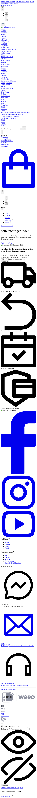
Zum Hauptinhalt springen (9, 2)
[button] (18, 539)
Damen (7, 544)
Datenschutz (5, 716)
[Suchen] (21, 129)
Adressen (4, 142)
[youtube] (18, 537)
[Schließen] (1, 723)
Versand (7, 559)
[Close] (1, 725)
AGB (2, 714)
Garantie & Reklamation (13, 563)
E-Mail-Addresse (6, 259)
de (6, 13)
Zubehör (7, 548)
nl (6, 20)
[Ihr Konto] (1, 133)
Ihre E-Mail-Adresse (8, 727)
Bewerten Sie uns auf (8, 689)
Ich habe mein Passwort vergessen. (12, 788)
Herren (7, 542)
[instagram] (18, 510)
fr (6, 18)
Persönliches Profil (7, 141)
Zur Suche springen (24, 2)
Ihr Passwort (5, 729)
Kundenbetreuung (7, 5)
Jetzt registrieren (6, 796)
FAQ (6, 555)
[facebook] (18, 474)
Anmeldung (5, 261)
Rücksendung (9, 561)
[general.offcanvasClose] (1, 209)
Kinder (7, 546)
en (6, 15)
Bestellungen (5, 144)
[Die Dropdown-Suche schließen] (24, 128)
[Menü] (3, 24)
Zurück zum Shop (7, 243)
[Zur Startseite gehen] (8, 27)
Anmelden (4, 137)
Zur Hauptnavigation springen (17, 2)
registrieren (7, 139)
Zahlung (7, 557)
